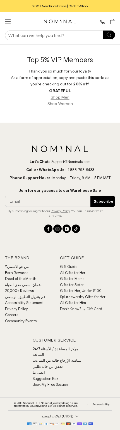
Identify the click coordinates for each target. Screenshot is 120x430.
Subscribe (103, 201)
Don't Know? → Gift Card (81, 309)
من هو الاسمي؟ (17, 266)
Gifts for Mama (72, 278)
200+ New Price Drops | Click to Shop (60, 6)
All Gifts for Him (73, 302)
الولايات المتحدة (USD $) (57, 416)
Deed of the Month (20, 278)
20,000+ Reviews (19, 290)
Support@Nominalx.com (70, 161)
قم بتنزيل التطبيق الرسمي (25, 297)
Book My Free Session (50, 384)
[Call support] (102, 22)
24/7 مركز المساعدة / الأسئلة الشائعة (55, 352)
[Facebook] (48, 229)
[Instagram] (57, 229)
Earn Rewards (16, 272)
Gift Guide (68, 266)
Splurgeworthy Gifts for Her (82, 297)
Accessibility (100, 404)
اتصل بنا (39, 372)
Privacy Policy (60, 211)
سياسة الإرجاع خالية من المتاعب (57, 360)
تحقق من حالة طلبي (48, 366)
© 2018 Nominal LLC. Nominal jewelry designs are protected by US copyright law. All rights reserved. (45, 404)
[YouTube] (67, 229)
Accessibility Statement (24, 302)
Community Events (21, 321)
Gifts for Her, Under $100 (81, 290)
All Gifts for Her (72, 272)
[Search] (109, 34)
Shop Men (60, 97)
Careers (11, 314)
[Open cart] (112, 21)
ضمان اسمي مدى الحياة (23, 284)
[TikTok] (76, 229)
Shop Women (60, 103)
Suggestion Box (45, 378)
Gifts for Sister (72, 284)
